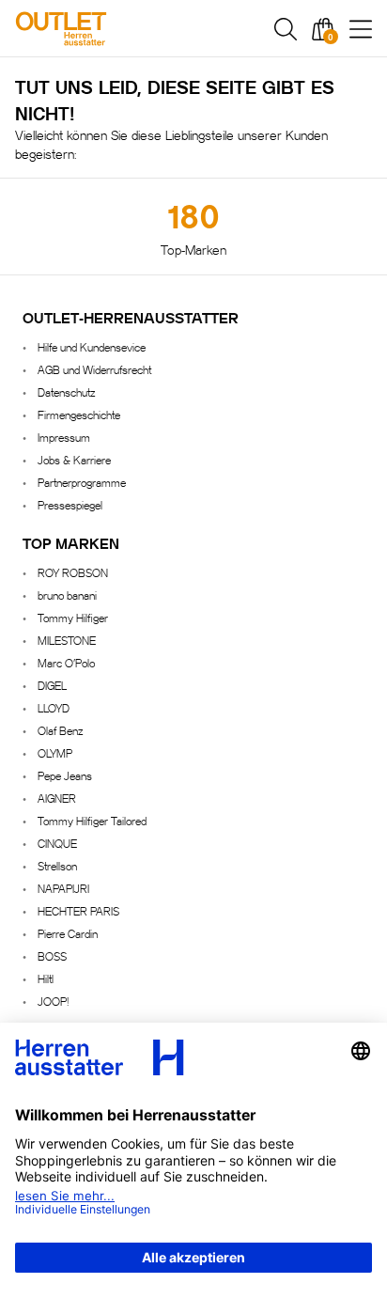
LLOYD (54, 707)
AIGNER (57, 797)
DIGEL (52, 685)
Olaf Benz (60, 730)
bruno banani (67, 594)
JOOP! (53, 1000)
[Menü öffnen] (360, 29)
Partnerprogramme (82, 482)
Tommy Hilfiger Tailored (92, 820)
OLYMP (55, 752)
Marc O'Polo (66, 662)
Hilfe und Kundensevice (92, 346)
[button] (285, 29)
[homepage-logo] (114, 29)
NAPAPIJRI (63, 888)
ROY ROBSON (73, 572)
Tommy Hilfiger (73, 617)
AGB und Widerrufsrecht (94, 369)
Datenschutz (66, 391)
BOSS (52, 955)
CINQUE (57, 842)
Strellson (57, 865)
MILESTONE (67, 639)
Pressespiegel (70, 504)
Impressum (64, 436)
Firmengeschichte (79, 414)
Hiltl (46, 978)
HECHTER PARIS (78, 910)
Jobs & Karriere (74, 459)
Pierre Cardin (68, 933)
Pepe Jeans (65, 775)
